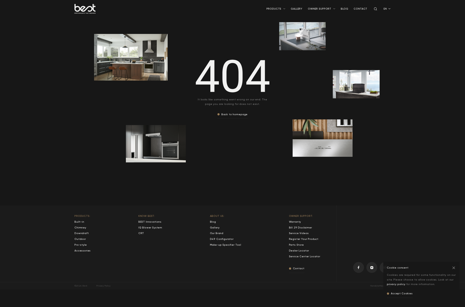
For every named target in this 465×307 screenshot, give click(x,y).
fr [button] (385, 12)
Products (274, 8)
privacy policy (396, 284)
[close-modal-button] (454, 267)
